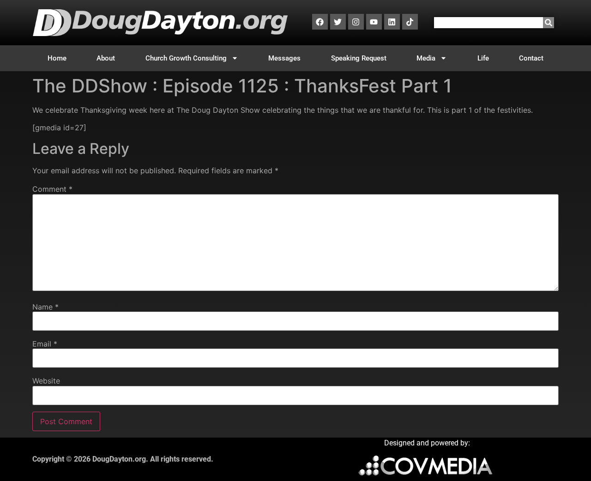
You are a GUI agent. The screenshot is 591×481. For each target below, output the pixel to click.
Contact (531, 58)
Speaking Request (358, 58)
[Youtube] (374, 22)
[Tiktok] (410, 22)
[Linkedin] (392, 22)
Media (425, 58)
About (105, 58)
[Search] (548, 22)
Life (483, 58)
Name (45, 307)
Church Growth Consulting (186, 58)
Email (44, 343)
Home (57, 58)
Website (46, 380)
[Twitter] (338, 22)
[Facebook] (320, 22)
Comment (52, 189)
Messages (284, 58)
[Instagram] (356, 22)
